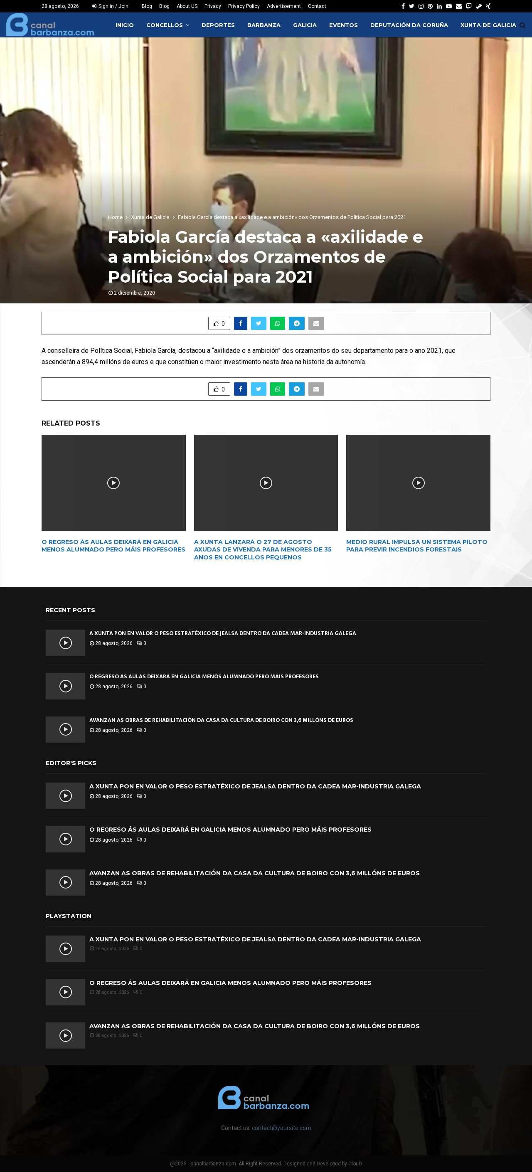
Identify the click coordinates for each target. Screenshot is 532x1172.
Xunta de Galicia (488, 25)
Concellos (164, 25)
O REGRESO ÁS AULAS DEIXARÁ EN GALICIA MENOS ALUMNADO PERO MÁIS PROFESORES (113, 545)
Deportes (218, 25)
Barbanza (264, 25)
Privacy (212, 6)
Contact (317, 6)
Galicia (305, 25)
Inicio (125, 25)
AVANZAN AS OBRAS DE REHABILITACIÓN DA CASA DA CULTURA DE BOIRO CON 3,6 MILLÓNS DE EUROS (221, 720)
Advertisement (284, 6)
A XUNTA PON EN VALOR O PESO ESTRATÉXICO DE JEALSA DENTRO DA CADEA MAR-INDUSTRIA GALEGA (222, 633)
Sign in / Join (112, 6)
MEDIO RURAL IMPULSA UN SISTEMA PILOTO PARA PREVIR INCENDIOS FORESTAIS (417, 545)
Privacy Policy (244, 6)
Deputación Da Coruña (409, 25)
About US (187, 6)
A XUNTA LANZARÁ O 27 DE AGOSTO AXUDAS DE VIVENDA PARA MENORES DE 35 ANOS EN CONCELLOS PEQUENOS (263, 549)
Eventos (343, 25)
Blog (147, 6)
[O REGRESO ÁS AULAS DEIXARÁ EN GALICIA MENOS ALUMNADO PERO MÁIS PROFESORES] (65, 686)
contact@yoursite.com (281, 1128)
